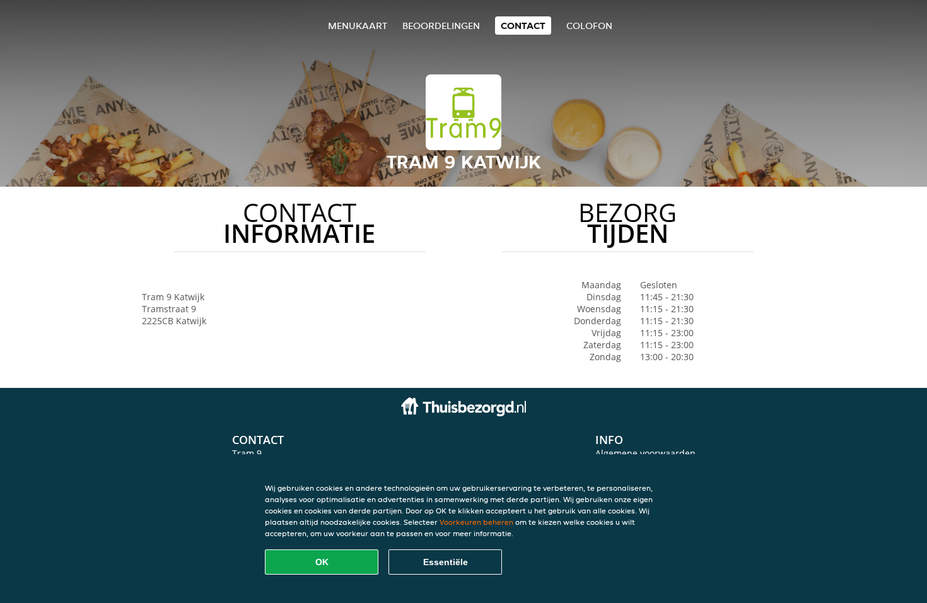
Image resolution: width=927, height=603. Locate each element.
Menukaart (357, 25)
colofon (589, 25)
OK (322, 562)
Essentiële (445, 562)
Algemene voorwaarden (645, 453)
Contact (523, 25)
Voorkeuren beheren (476, 522)
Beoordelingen (441, 25)
